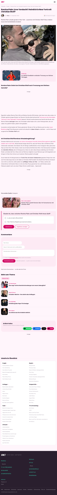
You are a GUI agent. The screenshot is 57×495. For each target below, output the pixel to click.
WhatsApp (28, 328)
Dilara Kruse (31, 400)
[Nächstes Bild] (53, 43)
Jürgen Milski (32, 398)
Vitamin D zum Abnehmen (8, 438)
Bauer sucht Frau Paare (34, 412)
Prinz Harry (31, 372)
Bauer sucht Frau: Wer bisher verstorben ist (38, 419)
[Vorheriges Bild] (3, 43)
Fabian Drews (5, 393)
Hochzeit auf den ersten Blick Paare (36, 414)
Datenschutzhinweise (13, 257)
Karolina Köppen (5, 398)
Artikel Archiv (7, 489)
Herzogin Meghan (33, 374)
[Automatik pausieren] (51, 27)
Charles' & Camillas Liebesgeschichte (37, 376)
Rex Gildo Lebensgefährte (7, 402)
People (7, 6)
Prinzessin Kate (32, 367)
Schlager (5, 384)
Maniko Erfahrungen (6, 421)
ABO (2, 489)
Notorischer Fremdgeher (7, 429)
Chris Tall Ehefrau (6, 367)
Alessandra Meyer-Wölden (35, 387)
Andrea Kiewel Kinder (6, 389)
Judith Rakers (32, 395)
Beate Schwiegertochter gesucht (9, 372)
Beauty (31, 466)
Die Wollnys (31, 421)
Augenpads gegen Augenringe (8, 410)
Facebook (38, 328)
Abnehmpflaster (5, 427)
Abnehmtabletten (6, 431)
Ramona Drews (5, 400)
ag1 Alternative (5, 442)
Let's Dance (31, 408)
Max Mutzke (5, 374)
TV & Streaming (33, 405)
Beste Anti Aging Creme (7, 408)
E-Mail (51, 328)
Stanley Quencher (6, 440)
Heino (3, 391)
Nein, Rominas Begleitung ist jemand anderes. (19, 222)
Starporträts (32, 384)
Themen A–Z (4, 482)
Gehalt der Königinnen (34, 381)
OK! (2, 2)
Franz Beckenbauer (33, 389)
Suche (2, 484)
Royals (31, 363)
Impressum (19, 489)
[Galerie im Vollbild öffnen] (54, 27)
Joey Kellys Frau (32, 393)
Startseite (3, 6)
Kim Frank (31, 402)
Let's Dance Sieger (33, 417)
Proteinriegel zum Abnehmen (8, 436)
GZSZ (30, 410)
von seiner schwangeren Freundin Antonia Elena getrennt (35, 141)
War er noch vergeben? (26, 200)
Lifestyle (4, 424)
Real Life (4, 464)
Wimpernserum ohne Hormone (9, 414)
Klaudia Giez (23, 73)
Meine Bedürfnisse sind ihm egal (9, 433)
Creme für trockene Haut (7, 417)
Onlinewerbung (37, 489)
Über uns (43, 489)
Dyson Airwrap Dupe (6, 419)
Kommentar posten (9, 261)
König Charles (32, 365)
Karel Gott (4, 395)
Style (3, 405)
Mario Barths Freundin (7, 370)
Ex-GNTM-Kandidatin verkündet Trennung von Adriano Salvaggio (37, 76)
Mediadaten (30, 489)
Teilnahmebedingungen (51, 489)
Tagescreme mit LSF (6, 412)
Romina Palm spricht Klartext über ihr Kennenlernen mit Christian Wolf (37, 203)
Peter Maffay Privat (6, 376)
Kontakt (24, 489)
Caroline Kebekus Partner (7, 365)
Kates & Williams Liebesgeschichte (36, 370)
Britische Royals (32, 379)
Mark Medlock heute (6, 379)
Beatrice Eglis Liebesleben (7, 387)
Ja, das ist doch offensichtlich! (15, 218)
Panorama (32, 475)
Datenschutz (13, 489)
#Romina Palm (5, 278)
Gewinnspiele (34, 469)
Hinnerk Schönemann (33, 391)
